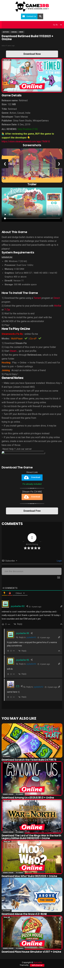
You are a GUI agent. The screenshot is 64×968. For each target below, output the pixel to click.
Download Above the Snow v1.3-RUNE (24, 914)
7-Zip (7, 309)
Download (35, 477)
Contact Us (31, 16)
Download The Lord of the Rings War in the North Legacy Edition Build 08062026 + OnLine (31, 837)
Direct (56, 298)
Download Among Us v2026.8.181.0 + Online (28, 797)
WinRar (57, 305)
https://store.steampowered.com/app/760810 (26, 141)
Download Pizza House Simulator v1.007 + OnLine (31, 952)
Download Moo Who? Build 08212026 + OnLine (29, 876)
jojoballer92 (31, 637)
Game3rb (37, 962)
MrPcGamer (37, 965)
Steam (13, 351)
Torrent (37, 298)
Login (59, 561)
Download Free (32, 511)
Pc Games (6, 756)
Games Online (8, 794)
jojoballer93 (31, 664)
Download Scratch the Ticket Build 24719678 (29, 760)
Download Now (32, 54)
